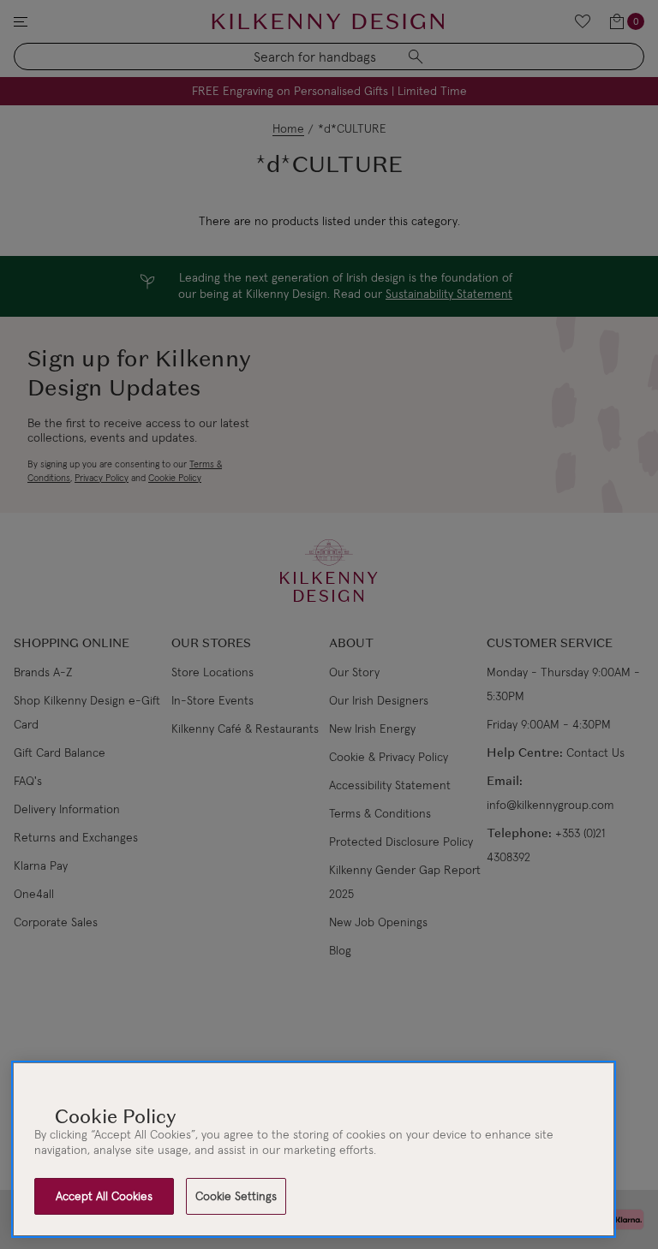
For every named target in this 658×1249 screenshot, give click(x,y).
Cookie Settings (236, 1196)
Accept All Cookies (104, 1196)
